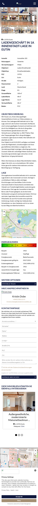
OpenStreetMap (26, 237)
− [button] (4, 214)
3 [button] (22, 435)
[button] (34, 9)
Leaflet (14, 237)
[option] (19, 410)
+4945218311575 (19, 299)
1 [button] (16, 435)
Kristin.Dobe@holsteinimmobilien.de (19, 302)
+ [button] (4, 211)
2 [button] (19, 435)
